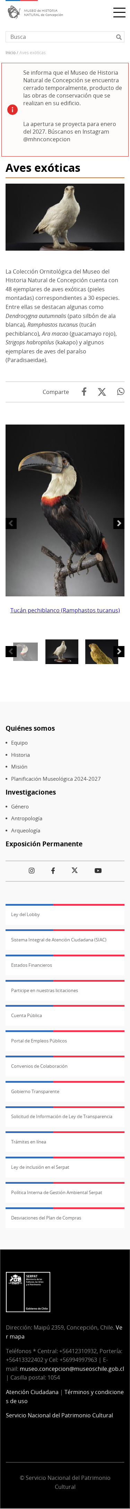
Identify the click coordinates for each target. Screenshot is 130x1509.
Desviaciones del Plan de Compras (46, 1218)
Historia (20, 755)
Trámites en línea (28, 1142)
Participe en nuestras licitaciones (44, 990)
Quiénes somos (30, 728)
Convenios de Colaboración (39, 1066)
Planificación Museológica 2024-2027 (56, 779)
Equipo (19, 742)
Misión (19, 766)
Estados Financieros (31, 965)
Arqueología (25, 830)
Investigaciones (31, 792)
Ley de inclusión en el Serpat (40, 1167)
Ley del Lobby (25, 914)
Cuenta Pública (26, 1015)
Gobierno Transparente (35, 1091)
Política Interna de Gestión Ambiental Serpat (56, 1192)
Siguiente (118, 523)
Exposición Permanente (44, 843)
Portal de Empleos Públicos (39, 1041)
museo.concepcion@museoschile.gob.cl (72, 1369)
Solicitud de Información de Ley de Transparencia (61, 1116)
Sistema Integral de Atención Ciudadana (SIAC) (58, 940)
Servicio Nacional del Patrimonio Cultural (59, 1415)
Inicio (11, 53)
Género (20, 806)
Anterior (11, 523)
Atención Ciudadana (32, 1392)
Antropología (26, 818)
